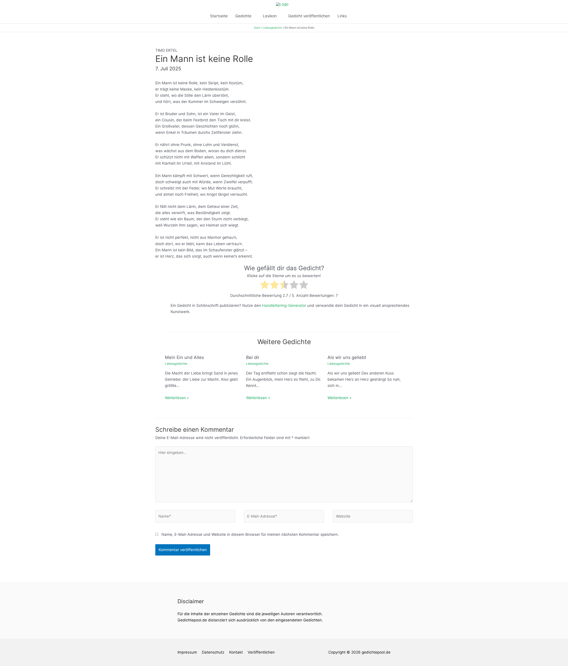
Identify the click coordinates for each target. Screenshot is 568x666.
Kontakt (236, 652)
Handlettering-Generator (284, 305)
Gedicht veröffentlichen (309, 16)
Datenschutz (213, 652)
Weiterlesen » (177, 398)
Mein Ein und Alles (184, 357)
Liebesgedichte (176, 363)
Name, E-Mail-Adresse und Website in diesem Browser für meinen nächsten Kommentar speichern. (250, 534)
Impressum (187, 652)
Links (342, 16)
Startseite (219, 16)
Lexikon (270, 16)
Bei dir (252, 357)
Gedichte (243, 16)
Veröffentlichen (261, 652)
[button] (356, 16)
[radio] (264, 285)
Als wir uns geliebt (346, 357)
